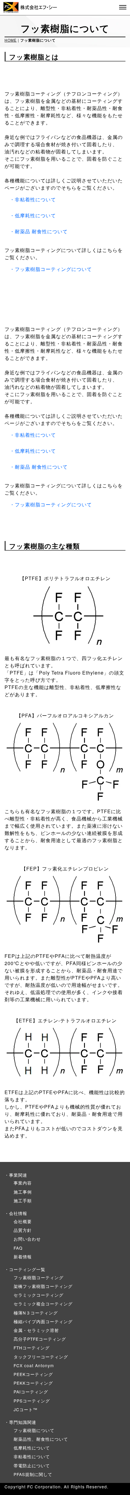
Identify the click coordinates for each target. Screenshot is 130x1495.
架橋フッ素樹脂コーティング (43, 1286)
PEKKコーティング (33, 1383)
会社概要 (23, 1221)
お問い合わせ (27, 1239)
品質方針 (23, 1230)
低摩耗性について (32, 1448)
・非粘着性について (33, 199)
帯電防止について (32, 1465)
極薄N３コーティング (36, 1313)
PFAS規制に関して (33, 1474)
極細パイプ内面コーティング (43, 1321)
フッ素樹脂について (34, 1430)
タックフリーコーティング (41, 1357)
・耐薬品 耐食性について (39, 231)
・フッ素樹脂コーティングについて (51, 269)
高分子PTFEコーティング (40, 1339)
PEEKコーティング (33, 1374)
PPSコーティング (32, 1401)
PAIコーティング (31, 1392)
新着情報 (23, 1257)
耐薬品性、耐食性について (41, 1439)
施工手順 (23, 1201)
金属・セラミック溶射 (36, 1330)
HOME (11, 39)
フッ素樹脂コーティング (38, 1277)
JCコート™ (25, 1409)
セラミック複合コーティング (43, 1304)
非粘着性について (32, 1456)
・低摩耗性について (33, 215)
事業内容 (23, 1183)
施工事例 (23, 1192)
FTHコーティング (32, 1348)
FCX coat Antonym (34, 1365)
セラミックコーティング (38, 1295)
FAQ (18, 1248)
